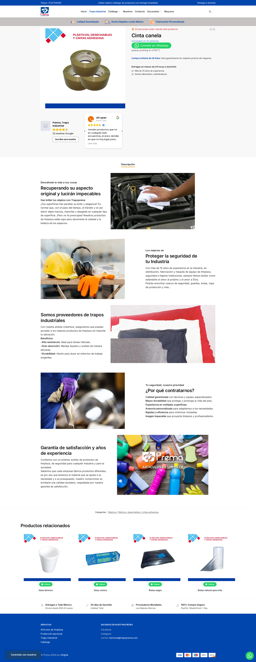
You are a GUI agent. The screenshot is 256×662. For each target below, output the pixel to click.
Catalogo (45, 642)
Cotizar (47, 584)
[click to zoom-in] (82, 67)
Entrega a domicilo (206, 2)
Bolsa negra (155, 590)
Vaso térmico (46, 590)
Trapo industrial (49, 637)
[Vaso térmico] (46, 557)
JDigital (64, 654)
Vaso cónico (100, 590)
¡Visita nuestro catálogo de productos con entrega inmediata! (128, 2)
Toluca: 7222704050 (51, 2)
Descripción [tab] (128, 164)
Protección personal (51, 633)
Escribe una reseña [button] (65, 139)
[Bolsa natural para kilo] (210, 557)
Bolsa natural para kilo (210, 590)
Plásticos (112, 512)
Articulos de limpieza (52, 629)
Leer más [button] (86, 143)
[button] (122, 131)
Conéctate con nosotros (23, 654)
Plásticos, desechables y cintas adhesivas (138, 512)
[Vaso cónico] (100, 557)
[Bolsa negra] (210, 29)
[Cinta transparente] (213, 29)
